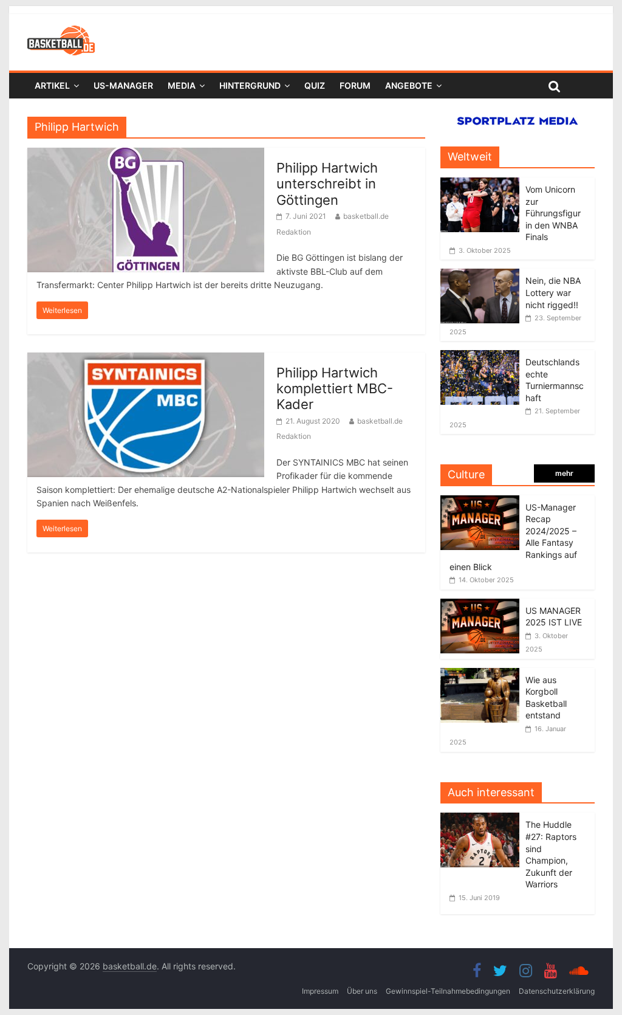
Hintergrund (250, 85)
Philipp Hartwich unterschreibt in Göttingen (327, 184)
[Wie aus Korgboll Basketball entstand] (479, 674)
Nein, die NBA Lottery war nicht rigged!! (553, 292)
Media (182, 85)
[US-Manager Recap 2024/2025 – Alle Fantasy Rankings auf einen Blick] (479, 502)
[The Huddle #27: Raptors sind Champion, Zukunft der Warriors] (482, 819)
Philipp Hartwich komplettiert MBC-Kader (334, 389)
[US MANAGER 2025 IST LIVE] (479, 605)
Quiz (314, 85)
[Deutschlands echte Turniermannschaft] (479, 356)
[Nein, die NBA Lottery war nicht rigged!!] (479, 275)
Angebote (408, 85)
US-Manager (123, 85)
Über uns (362, 991)
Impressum (320, 991)
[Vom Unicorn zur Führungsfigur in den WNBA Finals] (479, 184)
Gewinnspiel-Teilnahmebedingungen (448, 991)
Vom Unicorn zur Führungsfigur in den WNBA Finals (553, 213)
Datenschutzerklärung (557, 991)
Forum (355, 85)
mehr (564, 473)
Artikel (52, 85)
